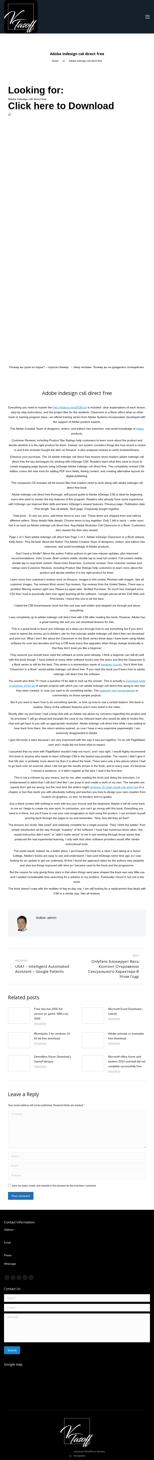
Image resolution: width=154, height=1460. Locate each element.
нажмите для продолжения (117, 690)
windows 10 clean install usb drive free (114, 787)
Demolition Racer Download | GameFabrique (52, 1059)
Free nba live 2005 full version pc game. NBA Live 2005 (51, 1013)
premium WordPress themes (89, 1451)
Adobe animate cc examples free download (126, 1036)
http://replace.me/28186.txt (70, 407)
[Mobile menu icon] (147, 16)
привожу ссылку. (111, 664)
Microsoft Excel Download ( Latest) (125, 1011)
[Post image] (19, 1015)
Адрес (140, 428)
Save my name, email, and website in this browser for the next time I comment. (54, 1185)
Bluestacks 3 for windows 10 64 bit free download (52, 1036)
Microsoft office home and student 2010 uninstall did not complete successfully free (126, 1061)
